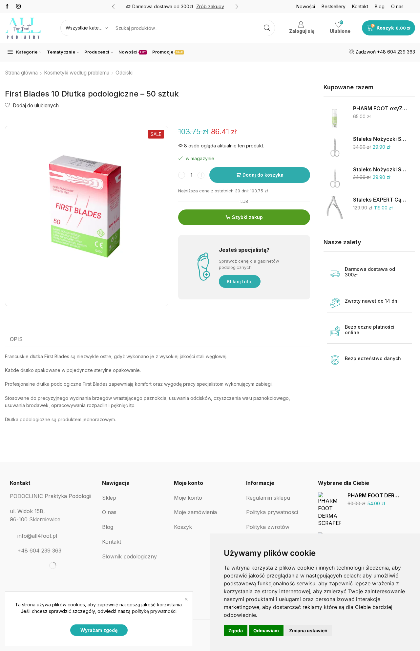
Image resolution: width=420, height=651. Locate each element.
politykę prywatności (154, 611)
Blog (380, 6)
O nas (397, 6)
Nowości (305, 6)
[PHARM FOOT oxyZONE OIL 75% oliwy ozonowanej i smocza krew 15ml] (335, 116)
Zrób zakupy (210, 6)
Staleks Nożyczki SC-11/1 (380, 169)
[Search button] (267, 28)
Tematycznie (61, 51)
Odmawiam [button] (266, 630)
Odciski (124, 73)
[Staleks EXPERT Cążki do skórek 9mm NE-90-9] (335, 207)
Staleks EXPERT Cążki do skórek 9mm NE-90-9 (380, 200)
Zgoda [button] (235, 630)
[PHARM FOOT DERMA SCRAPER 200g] (329, 508)
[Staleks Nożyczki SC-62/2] (335, 147)
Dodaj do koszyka (263, 175)
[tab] (16, 339)
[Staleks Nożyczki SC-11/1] (335, 177)
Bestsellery (334, 6)
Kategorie (26, 51)
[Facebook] (7, 6)
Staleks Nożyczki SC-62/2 (380, 139)
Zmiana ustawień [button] (308, 630)
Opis (16, 339)
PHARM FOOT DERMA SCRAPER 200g (374, 495)
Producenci (96, 51)
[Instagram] (18, 6)
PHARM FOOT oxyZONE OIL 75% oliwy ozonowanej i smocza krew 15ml (380, 108)
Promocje (167, 51)
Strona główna (21, 73)
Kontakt (360, 6)
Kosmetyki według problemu (76, 73)
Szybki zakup (247, 217)
